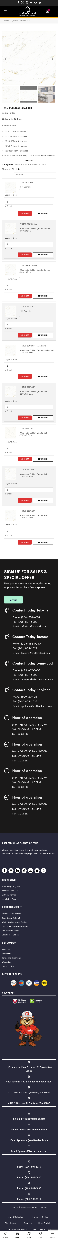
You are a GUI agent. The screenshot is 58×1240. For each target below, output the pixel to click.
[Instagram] (27, 2)
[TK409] (28, 94)
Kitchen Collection (16, 1229)
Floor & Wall (44, 1223)
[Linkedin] (40, 2)
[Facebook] (18, 2)
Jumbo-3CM (21, 164)
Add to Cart (25, 213)
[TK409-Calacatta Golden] (10, 94)
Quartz (15, 20)
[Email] (30, 870)
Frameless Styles (40, 1217)
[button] (5, 58)
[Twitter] (22, 2)
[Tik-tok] (24, 870)
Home (7, 20)
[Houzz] (43, 870)
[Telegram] (31, 2)
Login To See (29, 160)
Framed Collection (15, 1217)
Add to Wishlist (43, 213)
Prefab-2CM (25, 20)
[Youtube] (35, 2)
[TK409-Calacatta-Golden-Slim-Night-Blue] (46, 94)
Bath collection (40, 1229)
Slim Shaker (10, 1223)
